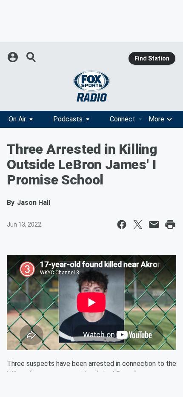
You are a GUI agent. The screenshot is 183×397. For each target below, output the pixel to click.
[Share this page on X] (138, 224)
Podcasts (68, 119)
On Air (17, 119)
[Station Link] (91, 86)
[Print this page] (170, 224)
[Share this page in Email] (154, 224)
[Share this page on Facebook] (122, 224)
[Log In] (14, 57)
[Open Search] (31, 57)
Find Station (151, 58)
